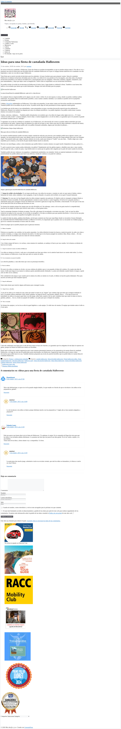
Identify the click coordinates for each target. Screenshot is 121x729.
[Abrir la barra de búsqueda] (2, 57)
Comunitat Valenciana (11, 42)
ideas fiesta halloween (57, 360)
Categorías (4, 716)
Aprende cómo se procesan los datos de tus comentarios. (43, 521)
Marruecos (8, 45)
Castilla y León (9, 43)
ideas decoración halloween (42, 360)
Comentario (4, 490)
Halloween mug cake (8, 364)
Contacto (7, 50)
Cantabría (7, 48)
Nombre (3, 493)
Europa (7, 40)
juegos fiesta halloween (20, 362)
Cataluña (7, 38)
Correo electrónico (6, 497)
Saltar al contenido (6, 1)
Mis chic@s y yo (10, 20)
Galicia (7, 47)
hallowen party (28, 360)
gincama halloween (18, 360)
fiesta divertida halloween (55, 359)
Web (2, 502)
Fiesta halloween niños (70, 359)
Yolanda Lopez (11, 425)
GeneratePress (28, 727)
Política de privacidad (55, 513)
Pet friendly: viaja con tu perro (14, 54)
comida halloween (41, 359)
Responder (6, 392)
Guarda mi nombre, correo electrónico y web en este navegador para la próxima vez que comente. (32, 507)
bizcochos (9, 103)
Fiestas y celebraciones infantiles (18, 359)
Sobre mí (7, 52)
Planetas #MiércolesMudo (10, 366)
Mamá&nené (10, 377)
